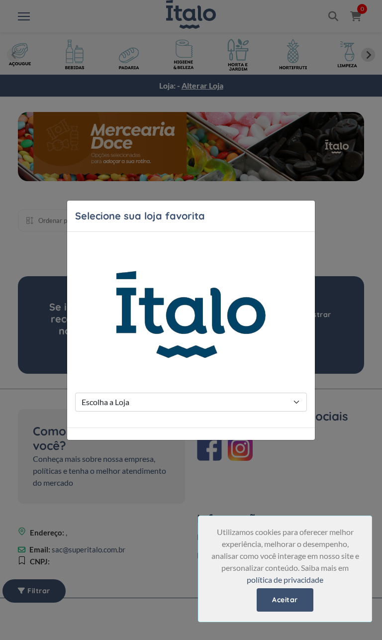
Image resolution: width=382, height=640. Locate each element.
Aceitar (285, 599)
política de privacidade (285, 579)
